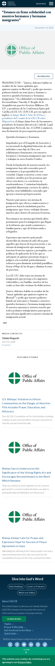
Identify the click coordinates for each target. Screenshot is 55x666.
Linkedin (31, 644)
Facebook (17, 644)
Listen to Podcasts (36, 586)
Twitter (10, 644)
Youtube (24, 644)
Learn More (14, 619)
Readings (41, 4)
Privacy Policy (25, 662)
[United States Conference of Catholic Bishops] (10, 3)
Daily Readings (16, 586)
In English (44, 76)
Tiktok (44, 644)
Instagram (38, 644)
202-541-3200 (8, 341)
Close (26, 650)
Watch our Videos (27, 592)
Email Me (6, 345)
